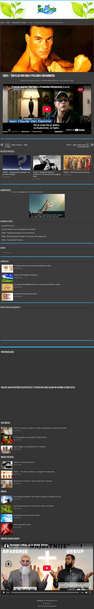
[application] (47, 568)
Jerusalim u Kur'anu (8, 226)
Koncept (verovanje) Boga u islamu (25, 294)
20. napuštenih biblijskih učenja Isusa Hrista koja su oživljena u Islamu (37, 284)
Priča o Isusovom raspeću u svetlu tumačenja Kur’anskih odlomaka (40, 428)
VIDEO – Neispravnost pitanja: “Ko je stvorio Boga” (18, 233)
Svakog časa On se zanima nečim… (27, 515)
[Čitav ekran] (90, 592)
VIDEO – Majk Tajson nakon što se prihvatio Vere (77, 145)
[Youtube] (48, 603)
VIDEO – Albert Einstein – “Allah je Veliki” (16, 145)
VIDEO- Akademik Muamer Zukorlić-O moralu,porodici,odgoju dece (47, 174)
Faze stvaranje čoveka (22, 525)
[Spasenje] (47, 9)
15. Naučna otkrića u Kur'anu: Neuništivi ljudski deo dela (32, 266)
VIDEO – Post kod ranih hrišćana (76, 172)
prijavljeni (22, 192)
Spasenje (40, 600)
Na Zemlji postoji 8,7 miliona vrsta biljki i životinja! (34, 506)
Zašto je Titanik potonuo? (24, 462)
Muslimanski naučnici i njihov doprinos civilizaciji (33, 481)
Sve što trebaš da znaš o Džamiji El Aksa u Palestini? (19, 229)
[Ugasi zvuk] (86, 592)
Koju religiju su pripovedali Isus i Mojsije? (30, 447)
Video (8, 22)
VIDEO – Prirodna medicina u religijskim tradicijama (34, 472)
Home (2, 22)
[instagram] (50, 603)
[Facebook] (43, 603)
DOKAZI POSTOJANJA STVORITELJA (26, 275)
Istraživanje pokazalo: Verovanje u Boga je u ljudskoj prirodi (37, 497)
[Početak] (4, 592)
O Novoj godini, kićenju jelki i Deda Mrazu (30, 437)
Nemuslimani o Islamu (19, 22)
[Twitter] (46, 603)
